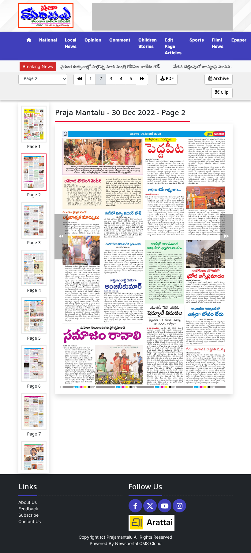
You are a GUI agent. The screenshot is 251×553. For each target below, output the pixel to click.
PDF (169, 79)
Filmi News (217, 43)
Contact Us (29, 521)
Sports (196, 39)
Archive (220, 79)
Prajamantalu (120, 537)
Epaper (238, 39)
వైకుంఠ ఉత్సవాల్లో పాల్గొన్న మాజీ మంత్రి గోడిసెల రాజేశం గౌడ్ (91, 66)
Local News (71, 43)
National (48, 39)
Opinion (92, 39)
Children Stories (147, 43)
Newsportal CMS (132, 543)
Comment (119, 39)
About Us (27, 502)
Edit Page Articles (173, 46)
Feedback (28, 508)
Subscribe (28, 515)
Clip (224, 93)
